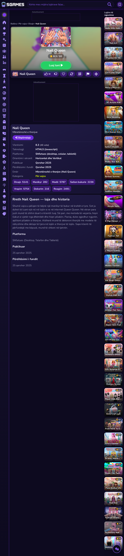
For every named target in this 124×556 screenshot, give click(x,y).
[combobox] (70, 5)
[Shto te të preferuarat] (63, 74)
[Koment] (88, 74)
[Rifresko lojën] (71, 74)
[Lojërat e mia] (119, 4)
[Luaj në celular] (79, 74)
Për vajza (41, 176)
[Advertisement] (56, 17)
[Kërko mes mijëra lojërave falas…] (109, 5)
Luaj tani (54, 65)
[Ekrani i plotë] (96, 74)
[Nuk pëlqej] (55, 74)
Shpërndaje (24, 137)
